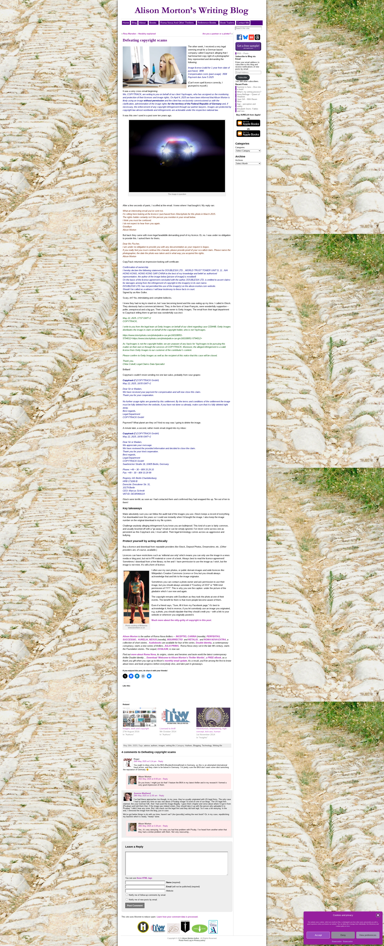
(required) (173, 882)
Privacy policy (337, 941)
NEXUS (153, 639)
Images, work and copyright (136, 728)
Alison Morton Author (190, 938)
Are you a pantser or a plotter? (216, 34)
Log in (191, 940)
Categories (240, 147)
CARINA (192, 636)
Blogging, (197, 745)
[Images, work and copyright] (140, 717)
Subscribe (242, 77)
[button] (378, 915)
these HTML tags (144, 878)
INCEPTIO (181, 636)
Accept (318, 935)
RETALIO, (193, 639)
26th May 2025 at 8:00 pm (149, 779)
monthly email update (176, 660)
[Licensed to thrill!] (177, 717)
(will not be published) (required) (183, 886)
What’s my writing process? (249, 92)
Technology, (207, 745)
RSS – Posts (243, 53)
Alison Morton (130, 636)
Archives (239, 160)
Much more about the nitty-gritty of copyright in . (182, 620)
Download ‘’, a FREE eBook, (184, 657)
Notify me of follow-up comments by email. (147, 895)
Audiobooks (155, 642)
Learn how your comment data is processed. (177, 917)
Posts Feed (183, 940)
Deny (343, 935)
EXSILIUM (163, 649)
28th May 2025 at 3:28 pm (149, 826)
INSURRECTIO (175, 639)
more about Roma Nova (143, 654)
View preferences (367, 935)
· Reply (160, 761)
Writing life (217, 745)
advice (147, 745)
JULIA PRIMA (171, 646)
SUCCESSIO (129, 639)
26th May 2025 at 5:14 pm (145, 761)
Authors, (189, 745)
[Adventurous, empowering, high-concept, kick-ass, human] (213, 717)
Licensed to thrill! (168, 728)
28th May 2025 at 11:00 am (145, 795)
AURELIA (143, 639)
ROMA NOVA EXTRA (215, 639)
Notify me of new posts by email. (143, 900)
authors (154, 745)
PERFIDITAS (213, 636)
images (162, 745)
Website (169, 891)
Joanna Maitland (142, 793)
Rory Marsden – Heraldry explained (139, 34)
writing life (170, 745)
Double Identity (203, 642)
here (348, 926)
